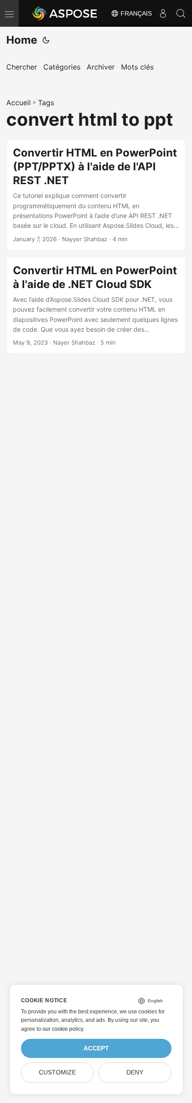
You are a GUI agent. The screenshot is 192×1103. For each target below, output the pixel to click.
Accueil (18, 102)
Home (21, 39)
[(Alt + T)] (46, 40)
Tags (46, 102)
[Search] (181, 13)
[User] (163, 13)
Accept (96, 1048)
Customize (57, 1072)
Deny (134, 1072)
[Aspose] (65, 13)
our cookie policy (62, 1029)
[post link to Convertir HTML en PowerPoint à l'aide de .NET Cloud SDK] (96, 305)
